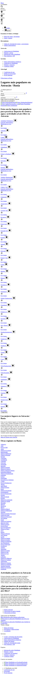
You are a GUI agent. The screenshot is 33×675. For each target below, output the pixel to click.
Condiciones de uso (9, 72)
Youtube (24, 665)
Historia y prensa (8, 53)
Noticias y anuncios (9, 65)
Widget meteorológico (10, 45)
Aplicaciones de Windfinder (11, 51)
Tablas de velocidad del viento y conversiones (16, 44)
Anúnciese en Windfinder (11, 63)
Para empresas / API (9, 56)
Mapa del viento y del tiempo (12, 36)
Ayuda (8, 28)
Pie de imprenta (8, 75)
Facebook (24, 662)
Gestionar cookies (9, 66)
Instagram (24, 663)
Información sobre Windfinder (12, 54)
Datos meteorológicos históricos (12, 61)
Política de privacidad (10, 73)
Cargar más (4, 412)
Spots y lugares (8, 38)
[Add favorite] (15, 120)
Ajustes (8, 30)
